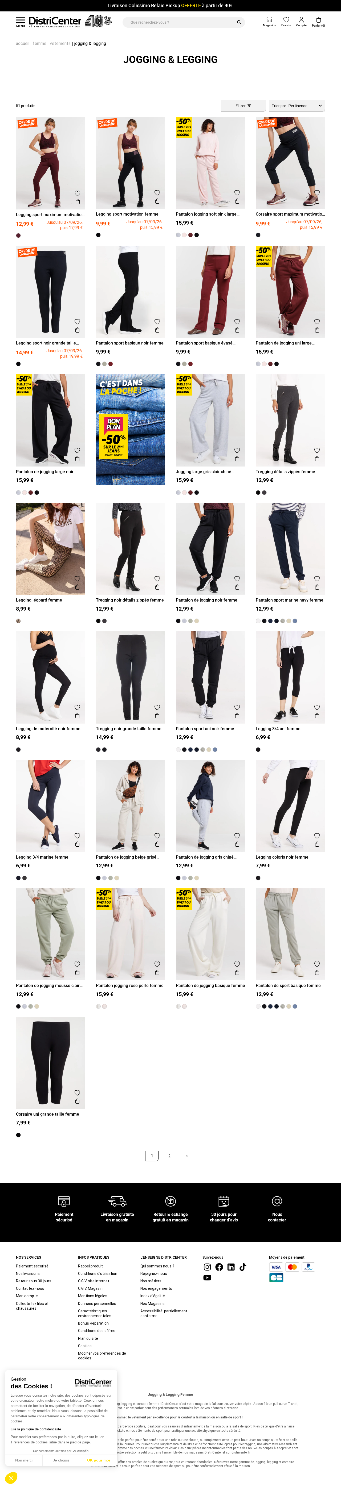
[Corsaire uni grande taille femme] (18, 1135)
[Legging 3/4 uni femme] (258, 749)
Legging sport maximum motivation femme (50, 214)
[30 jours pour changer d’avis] (223, 1200)
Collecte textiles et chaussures (32, 1305)
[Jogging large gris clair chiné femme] (178, 235)
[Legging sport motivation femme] (98, 235)
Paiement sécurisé (32, 1266)
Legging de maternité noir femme (48, 728)
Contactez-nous (30, 1288)
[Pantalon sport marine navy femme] (270, 621)
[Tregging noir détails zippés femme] (258, 492)
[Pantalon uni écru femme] (258, 621)
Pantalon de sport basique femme (288, 985)
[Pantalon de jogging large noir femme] (196, 235)
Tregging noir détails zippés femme (130, 600)
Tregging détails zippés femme (285, 471)
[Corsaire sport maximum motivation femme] (258, 235)
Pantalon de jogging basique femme (210, 985)
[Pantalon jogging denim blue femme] (295, 621)
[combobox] (297, 105)
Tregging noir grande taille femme (128, 728)
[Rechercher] (239, 22)
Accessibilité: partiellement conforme (163, 1313)
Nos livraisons (28, 1273)
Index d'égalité (152, 1296)
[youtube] (207, 1277)
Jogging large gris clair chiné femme (203, 471)
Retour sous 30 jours (33, 1281)
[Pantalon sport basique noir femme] (98, 364)
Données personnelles (97, 1303)
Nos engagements (156, 1288)
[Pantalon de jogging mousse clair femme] (190, 621)
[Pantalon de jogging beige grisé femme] (196, 621)
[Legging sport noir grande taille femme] (18, 364)
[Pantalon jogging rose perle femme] (104, 1006)
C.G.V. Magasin (90, 1288)
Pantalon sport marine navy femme (289, 600)
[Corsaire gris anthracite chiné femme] (24, 878)
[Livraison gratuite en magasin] (117, 1200)
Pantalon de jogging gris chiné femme (205, 857)
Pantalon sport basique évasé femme (204, 343)
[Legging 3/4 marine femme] (18, 878)
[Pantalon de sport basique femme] (282, 621)
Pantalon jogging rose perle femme (130, 985)
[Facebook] (219, 1266)
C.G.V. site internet (93, 1281)
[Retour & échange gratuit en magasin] (170, 1200)
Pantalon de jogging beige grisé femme (126, 857)
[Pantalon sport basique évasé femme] (110, 364)
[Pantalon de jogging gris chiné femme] (184, 621)
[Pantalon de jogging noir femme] (178, 621)
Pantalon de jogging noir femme (206, 600)
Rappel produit (90, 1266)
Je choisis (61, 1460)
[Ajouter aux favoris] (77, 193)
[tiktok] (243, 1266)
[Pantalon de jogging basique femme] (288, 621)
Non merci (24, 1460)
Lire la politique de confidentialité (36, 1429)
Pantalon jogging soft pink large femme (206, 214)
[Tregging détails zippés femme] (264, 492)
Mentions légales (92, 1296)
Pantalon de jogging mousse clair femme (48, 985)
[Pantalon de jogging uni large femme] (190, 235)
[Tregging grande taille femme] (98, 749)
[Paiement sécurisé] (64, 1200)
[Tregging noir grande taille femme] (104, 749)
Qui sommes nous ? (157, 1266)
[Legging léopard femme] (18, 621)
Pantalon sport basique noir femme (130, 343)
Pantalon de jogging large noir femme (45, 471)
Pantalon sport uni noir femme (205, 728)
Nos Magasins (152, 1303)
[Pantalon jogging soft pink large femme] (184, 235)
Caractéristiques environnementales (94, 1313)
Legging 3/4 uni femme (278, 728)
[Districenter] (55, 22)
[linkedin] (231, 1266)
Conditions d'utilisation (97, 1273)
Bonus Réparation (93, 1323)
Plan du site (88, 1338)
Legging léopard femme (39, 600)
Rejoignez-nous (153, 1273)
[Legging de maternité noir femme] (18, 749)
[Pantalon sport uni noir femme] (264, 621)
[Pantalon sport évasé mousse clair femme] (104, 364)
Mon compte (27, 1296)
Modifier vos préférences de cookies (102, 1355)
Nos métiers (150, 1281)
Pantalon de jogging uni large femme (284, 343)
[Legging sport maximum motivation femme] (18, 235)
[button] (11, 1478)
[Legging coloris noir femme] (258, 878)
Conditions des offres (96, 1331)
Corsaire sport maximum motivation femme (290, 214)
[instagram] (207, 1266)
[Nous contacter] (277, 1200)
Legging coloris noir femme (282, 857)
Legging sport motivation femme (127, 214)
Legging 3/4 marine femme (42, 857)
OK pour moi (98, 1460)
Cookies (85, 1346)
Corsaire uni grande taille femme (47, 1114)
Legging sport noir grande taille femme (46, 343)
